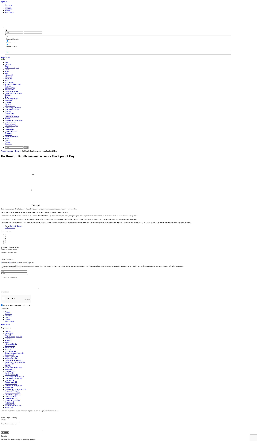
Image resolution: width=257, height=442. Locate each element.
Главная (7, 312)
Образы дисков (10, 106)
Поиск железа (9, 115)
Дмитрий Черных (16, 226)
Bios (6, 62)
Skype (7, 71)
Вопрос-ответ (9, 89)
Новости (8, 7)
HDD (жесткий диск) (12, 68)
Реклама (7, 10)
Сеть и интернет (10, 124)
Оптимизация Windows (13, 108)
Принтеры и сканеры (12, 117)
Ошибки (8, 111)
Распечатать (10, 228)
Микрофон (8, 100)
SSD (6, 73)
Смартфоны (9, 127)
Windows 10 (9, 75)
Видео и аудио (10, 88)
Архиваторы (9, 82)
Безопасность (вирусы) (12, 84)
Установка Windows (11, 136)
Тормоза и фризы (11, 131)
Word (6, 80)
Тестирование (9, 129)
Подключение (9, 113)
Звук (6, 97)
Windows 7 (8, 77)
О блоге (7, 140)
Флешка (7, 138)
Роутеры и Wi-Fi (10, 122)
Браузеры (8, 86)
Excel (6, 66)
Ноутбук (8, 104)
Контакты (8, 9)
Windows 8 (8, 79)
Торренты (8, 133)
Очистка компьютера (12, 109)
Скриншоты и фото (11, 126)
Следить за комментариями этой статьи (16, 305)
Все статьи (8, 5)
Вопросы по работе (11, 91)
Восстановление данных (13, 93)
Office (7, 69)
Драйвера (8, 95)
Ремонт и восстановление (13, 120)
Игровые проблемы (11, 98)
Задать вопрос (9, 12)
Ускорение (8, 135)
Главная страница (7, 151)
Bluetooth (8, 64)
